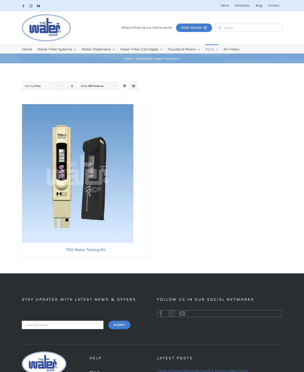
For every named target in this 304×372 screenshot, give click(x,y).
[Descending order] (72, 86)
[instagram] (171, 313)
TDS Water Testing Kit (85, 250)
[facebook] (161, 313)
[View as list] (133, 86)
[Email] (62, 324)
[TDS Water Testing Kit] (77, 107)
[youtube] (182, 313)
